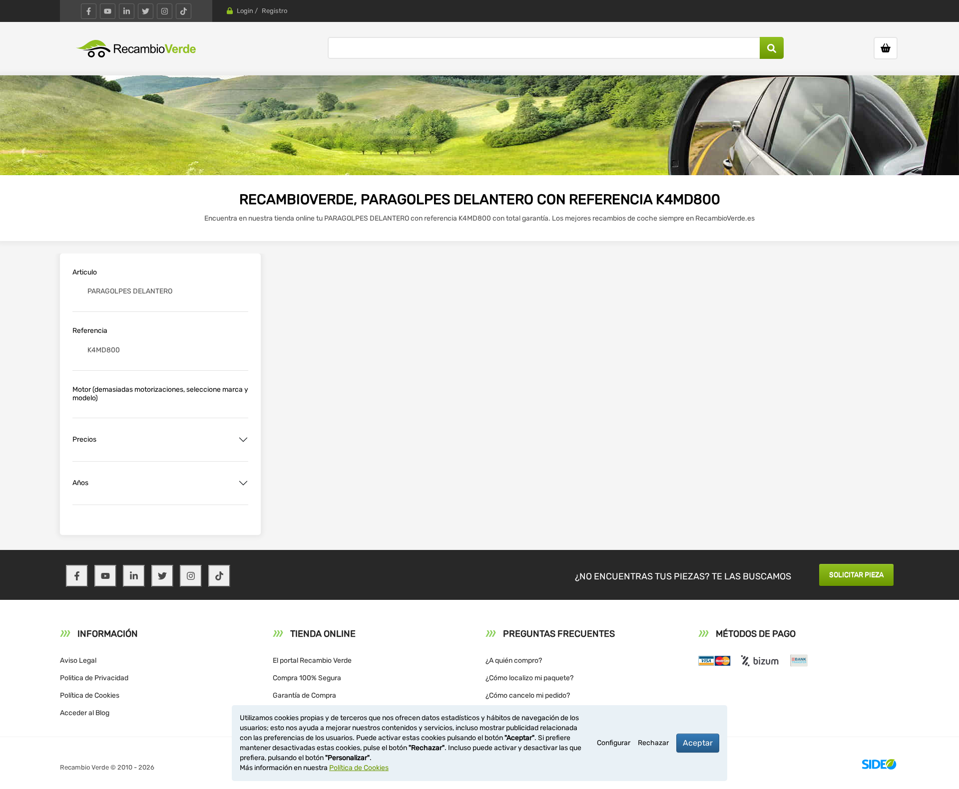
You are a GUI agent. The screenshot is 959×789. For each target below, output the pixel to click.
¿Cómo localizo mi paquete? (529, 678)
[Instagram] (164, 11)
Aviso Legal (78, 660)
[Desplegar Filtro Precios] (243, 440)
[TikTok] (183, 11)
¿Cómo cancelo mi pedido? (527, 695)
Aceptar (698, 743)
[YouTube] (107, 11)
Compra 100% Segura (307, 678)
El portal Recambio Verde (312, 660)
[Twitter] (145, 11)
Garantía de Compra (304, 695)
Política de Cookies (89, 695)
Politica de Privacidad (94, 678)
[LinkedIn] (126, 11)
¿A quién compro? (513, 660)
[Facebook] (88, 11)
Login (245, 10)
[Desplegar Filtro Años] (243, 483)
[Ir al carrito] (886, 48)
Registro (274, 10)
